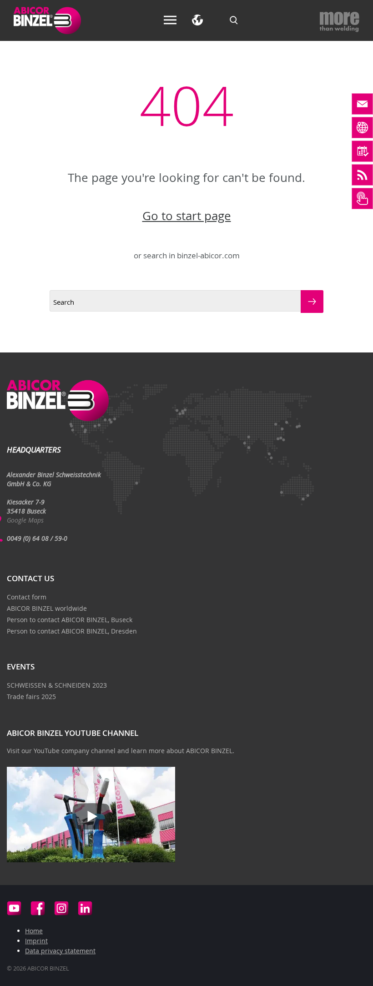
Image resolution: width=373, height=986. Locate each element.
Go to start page (186, 216)
